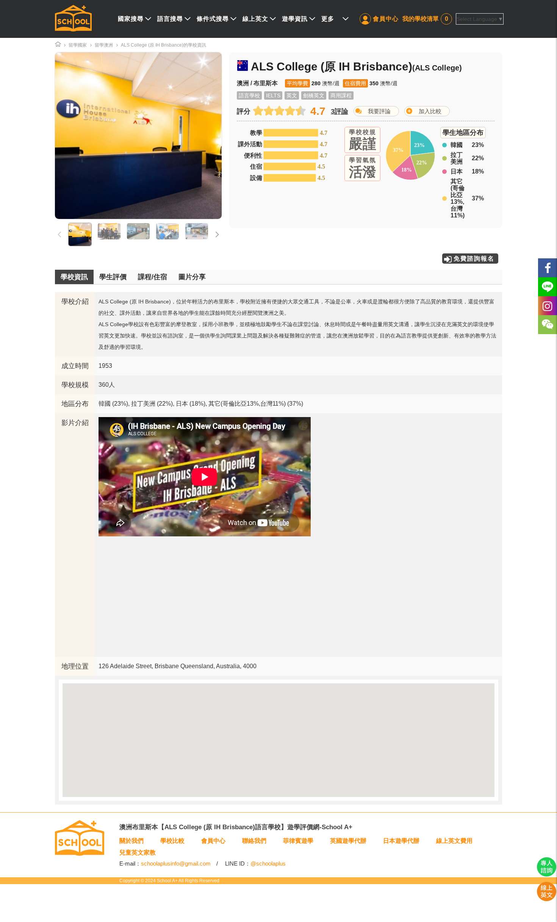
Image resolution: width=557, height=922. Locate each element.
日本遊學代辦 (401, 841)
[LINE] (547, 286)
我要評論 (379, 111)
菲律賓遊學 (298, 841)
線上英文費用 (454, 841)
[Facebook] (547, 267)
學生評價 (113, 277)
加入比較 (430, 111)
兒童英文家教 (137, 852)
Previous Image (80, 135)
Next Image (196, 135)
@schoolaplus (268, 863)
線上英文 (255, 19)
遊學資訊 (295, 19)
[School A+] (73, 19)
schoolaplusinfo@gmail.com (176, 863)
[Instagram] (547, 305)
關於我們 (131, 841)
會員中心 (386, 19)
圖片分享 (192, 277)
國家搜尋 (131, 19)
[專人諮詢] (546, 875)
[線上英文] (546, 899)
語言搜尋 (170, 19)
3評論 (339, 111)
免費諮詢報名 (474, 258)
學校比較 (172, 841)
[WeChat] (547, 324)
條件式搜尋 (213, 19)
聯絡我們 (254, 841)
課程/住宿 (152, 277)
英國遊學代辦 (348, 841)
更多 (327, 19)
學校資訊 (74, 277)
